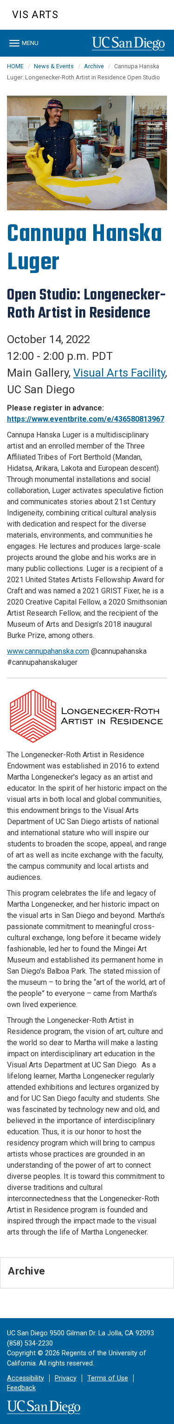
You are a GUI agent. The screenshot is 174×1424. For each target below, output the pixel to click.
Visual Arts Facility (119, 372)
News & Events (54, 66)
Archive (94, 66)
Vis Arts (35, 14)
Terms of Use (107, 1378)
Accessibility (25, 1378)
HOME (15, 66)
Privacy (66, 1378)
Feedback (21, 1388)
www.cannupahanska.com (48, 651)
